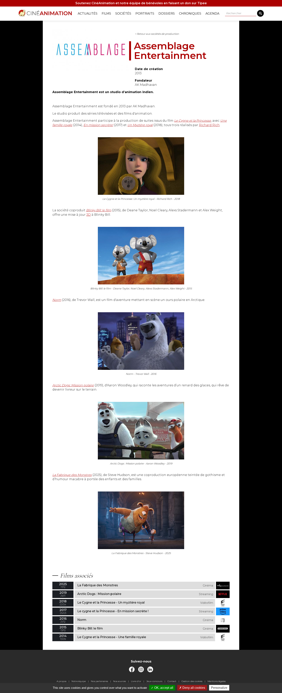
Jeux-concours (154, 681)
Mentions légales (217, 681)
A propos (61, 681)
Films (106, 13)
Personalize (219, 687)
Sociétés (123, 13)
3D (88, 214)
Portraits (144, 13)
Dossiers (166, 13)
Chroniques (190, 13)
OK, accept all (163, 687)
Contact (171, 681)
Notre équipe (79, 681)
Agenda (212, 13)
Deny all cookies (193, 687)
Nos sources (119, 681)
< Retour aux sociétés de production (157, 33)
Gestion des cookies (191, 681)
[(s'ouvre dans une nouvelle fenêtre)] (132, 671)
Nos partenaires (99, 681)
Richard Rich (209, 125)
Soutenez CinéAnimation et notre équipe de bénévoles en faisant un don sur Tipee (141, 3)
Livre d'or (136, 681)
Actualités (87, 13)
